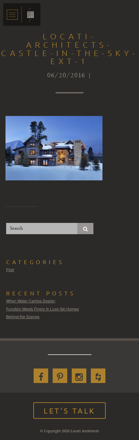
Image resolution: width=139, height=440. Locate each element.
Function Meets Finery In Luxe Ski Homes (42, 308)
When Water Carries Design (30, 300)
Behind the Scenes (22, 316)
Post (10, 269)
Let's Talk (69, 410)
